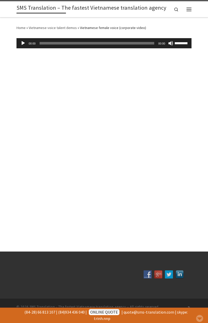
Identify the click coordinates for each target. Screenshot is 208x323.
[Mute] (170, 43)
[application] (104, 43)
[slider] (182, 42)
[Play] (23, 43)
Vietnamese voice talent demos (53, 27)
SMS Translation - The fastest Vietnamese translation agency (78, 307)
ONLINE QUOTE (104, 312)
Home (21, 27)
